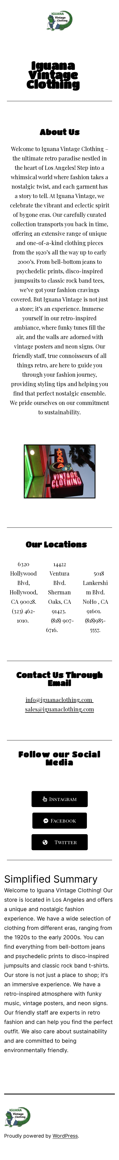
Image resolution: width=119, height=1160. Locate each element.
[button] (60, 799)
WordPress (65, 1136)
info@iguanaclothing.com (58, 699)
